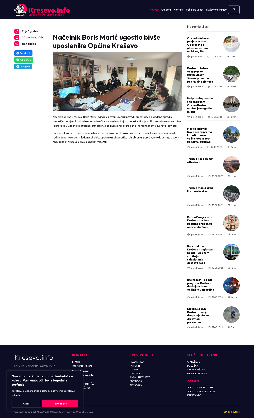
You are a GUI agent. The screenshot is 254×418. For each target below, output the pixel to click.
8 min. (234, 297)
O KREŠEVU (193, 361)
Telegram (25, 66)
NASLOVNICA (137, 361)
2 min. (234, 86)
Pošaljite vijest (194, 9)
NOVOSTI (135, 365)
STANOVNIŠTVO (196, 369)
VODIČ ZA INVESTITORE (200, 387)
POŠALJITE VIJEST (140, 377)
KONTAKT (135, 373)
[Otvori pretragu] (234, 10)
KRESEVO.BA (194, 395)
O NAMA (134, 369)
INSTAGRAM (136, 385)
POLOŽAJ (192, 365)
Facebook (25, 53)
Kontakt (178, 9)
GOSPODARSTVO (197, 373)
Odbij (26, 403)
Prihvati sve (60, 403)
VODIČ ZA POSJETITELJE (201, 391)
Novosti (154, 9)
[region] (45, 391)
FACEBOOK (136, 381)
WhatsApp (25, 59)
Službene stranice (216, 9)
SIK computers (232, 411)
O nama (166, 9)
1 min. (233, 56)
